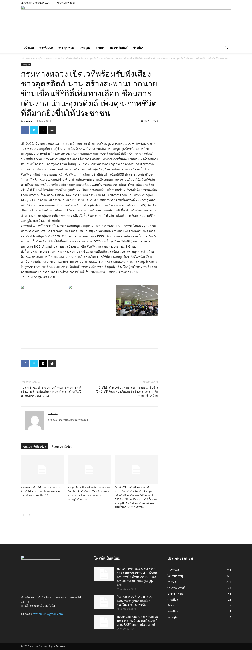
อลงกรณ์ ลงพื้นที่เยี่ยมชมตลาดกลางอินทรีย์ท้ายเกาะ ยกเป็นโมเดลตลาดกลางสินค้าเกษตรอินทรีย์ (40, 491)
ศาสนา (100, 48)
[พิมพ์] (52, 130)
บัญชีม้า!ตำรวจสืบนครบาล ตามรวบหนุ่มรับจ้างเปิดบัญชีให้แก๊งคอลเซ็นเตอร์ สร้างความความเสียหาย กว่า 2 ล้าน (126, 392)
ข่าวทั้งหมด (46, 48)
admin (29, 121)
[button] (226, 48)
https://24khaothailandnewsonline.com (68, 419)
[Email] (43, 130)
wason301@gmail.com (48, 614)
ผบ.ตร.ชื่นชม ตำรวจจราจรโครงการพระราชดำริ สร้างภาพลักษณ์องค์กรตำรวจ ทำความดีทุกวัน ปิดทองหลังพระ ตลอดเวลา (52, 392)
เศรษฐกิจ (85, 48)
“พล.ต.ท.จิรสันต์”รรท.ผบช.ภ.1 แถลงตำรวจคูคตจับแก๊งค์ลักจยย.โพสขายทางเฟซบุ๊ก (135, 600)
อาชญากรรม (66, 48)
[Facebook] (25, 130)
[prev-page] (23, 515)
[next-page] (29, 515)
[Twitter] (34, 130)
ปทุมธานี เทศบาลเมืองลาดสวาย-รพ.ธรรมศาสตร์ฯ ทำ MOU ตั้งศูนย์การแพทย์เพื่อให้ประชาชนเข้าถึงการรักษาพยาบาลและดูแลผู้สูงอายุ (137, 576)
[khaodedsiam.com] (126, 24)
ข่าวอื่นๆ (138, 48)
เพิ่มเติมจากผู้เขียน (61, 446)
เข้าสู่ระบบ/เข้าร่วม (66, 2)
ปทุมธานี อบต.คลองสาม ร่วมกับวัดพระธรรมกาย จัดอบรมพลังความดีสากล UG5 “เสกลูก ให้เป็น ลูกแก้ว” (137, 620)
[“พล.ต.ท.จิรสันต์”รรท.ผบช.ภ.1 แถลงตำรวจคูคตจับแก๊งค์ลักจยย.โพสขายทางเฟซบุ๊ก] (104, 602)
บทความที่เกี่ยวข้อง (34, 446)
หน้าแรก (29, 48)
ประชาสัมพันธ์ (119, 48)
